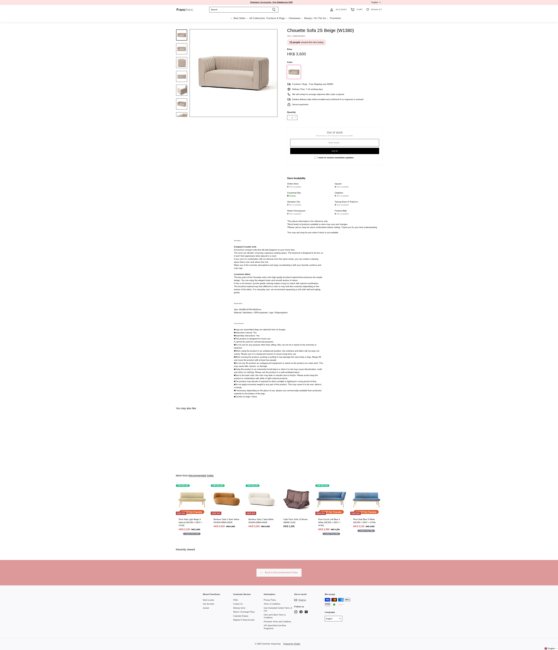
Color (290, 62)
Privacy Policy (270, 600)
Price (289, 49)
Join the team (208, 604)
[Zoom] (233, 73)
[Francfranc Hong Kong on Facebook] (301, 611)
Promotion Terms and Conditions (277, 622)
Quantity (291, 112)
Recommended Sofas (201, 475)
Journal (206, 608)
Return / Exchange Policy (244, 612)
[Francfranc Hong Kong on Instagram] (295, 611)
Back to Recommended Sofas (281, 572)
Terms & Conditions (272, 604)
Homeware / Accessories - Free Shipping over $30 (271, 2)
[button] (551, 648)
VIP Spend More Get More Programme (275, 627)
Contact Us (238, 604)
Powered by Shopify (291, 644)
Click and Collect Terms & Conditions (275, 616)
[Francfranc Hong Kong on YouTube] (306, 611)
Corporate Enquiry (240, 616)
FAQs (235, 600)
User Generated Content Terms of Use (278, 609)
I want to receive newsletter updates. (336, 157)
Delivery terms (239, 608)
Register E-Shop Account (243, 620)
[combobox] (243, 9)
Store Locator (208, 600)
